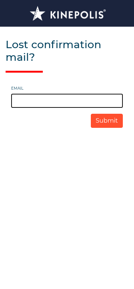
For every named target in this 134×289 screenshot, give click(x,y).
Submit (107, 120)
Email (17, 88)
